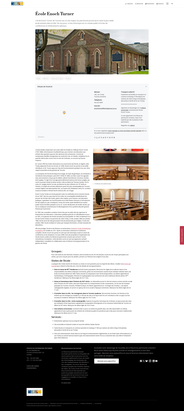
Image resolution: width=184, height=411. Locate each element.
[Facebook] (141, 361)
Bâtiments (46, 78)
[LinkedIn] (154, 361)
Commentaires (31, 368)
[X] (144, 361)
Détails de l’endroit (44, 86)
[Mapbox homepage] (41, 137)
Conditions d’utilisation (86, 403)
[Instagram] (150, 361)
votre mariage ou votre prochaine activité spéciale (124, 131)
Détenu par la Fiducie (57, 78)
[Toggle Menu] (167, 3)
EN (172, 3)
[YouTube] (156, 361)
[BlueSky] (146, 361)
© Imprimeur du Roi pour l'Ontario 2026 (37, 403)
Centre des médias (33, 366)
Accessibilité (98, 403)
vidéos (132, 125)
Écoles (38, 78)
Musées (68, 78)
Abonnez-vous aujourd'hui (106, 361)
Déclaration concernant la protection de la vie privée (64, 403)
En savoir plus (66, 383)
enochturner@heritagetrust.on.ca (105, 108)
